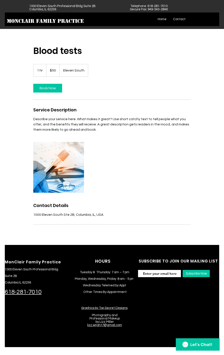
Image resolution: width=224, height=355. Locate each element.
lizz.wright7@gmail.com (104, 325)
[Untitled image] (58, 167)
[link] (47, 88)
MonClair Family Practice (45, 21)
